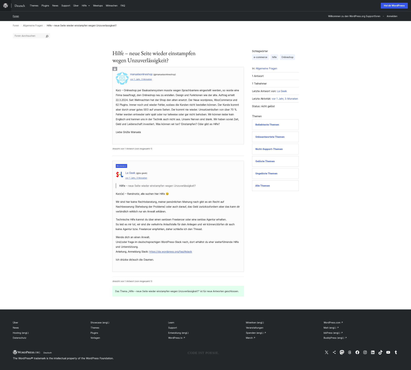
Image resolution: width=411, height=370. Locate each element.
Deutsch (48, 352)
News (16, 327)
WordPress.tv (176, 337)
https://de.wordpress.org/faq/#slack (170, 251)
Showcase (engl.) (100, 322)
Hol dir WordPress (394, 5)
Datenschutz (19, 337)
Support (172, 327)
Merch (250, 337)
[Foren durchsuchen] (47, 35)
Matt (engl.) (331, 327)
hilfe (274, 57)
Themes (95, 327)
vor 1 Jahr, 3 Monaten (141, 79)
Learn (171, 322)
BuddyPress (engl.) (335, 337)
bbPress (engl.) (333, 332)
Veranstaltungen (254, 327)
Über (15, 322)
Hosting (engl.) (21, 332)
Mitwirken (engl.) (255, 322)
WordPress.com (333, 322)
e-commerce (260, 57)
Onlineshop (287, 57)
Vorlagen (95, 337)
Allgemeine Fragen (33, 25)
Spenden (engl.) (256, 332)
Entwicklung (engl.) (178, 332)
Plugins (94, 332)
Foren (16, 16)
